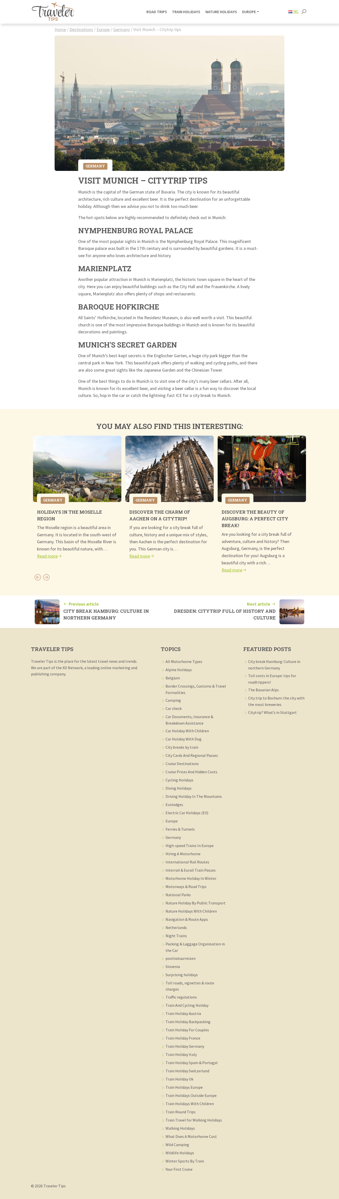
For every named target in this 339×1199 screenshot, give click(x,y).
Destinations (81, 29)
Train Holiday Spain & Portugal (192, 1062)
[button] (304, 12)
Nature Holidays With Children (191, 911)
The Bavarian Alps (263, 689)
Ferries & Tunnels (180, 829)
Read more (47, 556)
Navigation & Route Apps (187, 919)
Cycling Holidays (179, 779)
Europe (103, 29)
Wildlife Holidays (180, 1152)
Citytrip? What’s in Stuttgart (272, 712)
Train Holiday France (183, 1038)
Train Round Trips (181, 1111)
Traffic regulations (181, 997)
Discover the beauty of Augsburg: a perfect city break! (255, 518)
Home (60, 29)
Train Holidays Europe (184, 1087)
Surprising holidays (182, 974)
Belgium (173, 677)
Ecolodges (174, 804)
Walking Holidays (180, 1128)
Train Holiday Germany (185, 1046)
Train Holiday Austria (183, 1013)
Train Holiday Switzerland (187, 1070)
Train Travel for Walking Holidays (194, 1120)
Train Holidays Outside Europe (191, 1095)
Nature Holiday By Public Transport (196, 902)
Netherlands (176, 927)
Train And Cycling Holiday (187, 1005)
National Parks (178, 894)
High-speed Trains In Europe (190, 845)
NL (295, 11)
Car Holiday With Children (187, 730)
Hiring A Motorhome (183, 853)
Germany (121, 29)
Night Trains (176, 935)
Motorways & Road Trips (186, 886)
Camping (173, 700)
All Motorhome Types (184, 661)
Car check (174, 708)
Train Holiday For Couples (187, 1029)
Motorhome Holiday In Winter (191, 878)
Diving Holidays (179, 788)
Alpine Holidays (179, 669)
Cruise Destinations (182, 763)
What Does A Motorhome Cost (191, 1136)
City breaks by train (182, 747)
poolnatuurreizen (181, 958)
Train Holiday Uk (179, 1079)
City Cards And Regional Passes (192, 755)
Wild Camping (177, 1144)
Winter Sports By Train (185, 1161)
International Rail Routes (187, 861)
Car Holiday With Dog (184, 738)
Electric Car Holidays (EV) (187, 812)
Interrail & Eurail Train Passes (191, 870)
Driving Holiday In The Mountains (194, 796)
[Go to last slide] (37, 577)
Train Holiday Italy (181, 1054)
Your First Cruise (179, 1169)
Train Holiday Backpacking (188, 1021)
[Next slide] (46, 577)
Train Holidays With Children (190, 1103)
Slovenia (173, 966)
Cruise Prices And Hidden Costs (191, 771)
